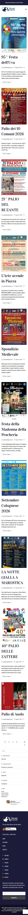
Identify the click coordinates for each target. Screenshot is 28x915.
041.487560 (14, 912)
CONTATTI (5, 850)
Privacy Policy (6, 834)
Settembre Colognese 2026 (10, 505)
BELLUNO (7, 855)
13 (24, 742)
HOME (4, 839)
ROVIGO (6, 870)
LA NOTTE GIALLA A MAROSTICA (12, 577)
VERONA (6, 866)
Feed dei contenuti (4, 793)
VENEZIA (6, 859)
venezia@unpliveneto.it (17, 910)
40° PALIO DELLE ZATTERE (10, 651)
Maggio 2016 (3, 775)
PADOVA (6, 863)
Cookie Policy (13, 834)
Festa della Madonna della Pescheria (13, 429)
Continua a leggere (8, 82)
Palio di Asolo (12, 714)
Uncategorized (4, 783)
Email (4, 891)
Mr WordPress (4, 767)
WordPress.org (4, 796)
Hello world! (3, 759)
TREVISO (6, 877)
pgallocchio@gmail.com (8, 67)
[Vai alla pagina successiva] (24, 744)
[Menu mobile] (26, 9)
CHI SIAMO (5, 842)
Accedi (2, 791)
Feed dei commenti (4, 795)
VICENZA (7, 874)
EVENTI (4, 846)
